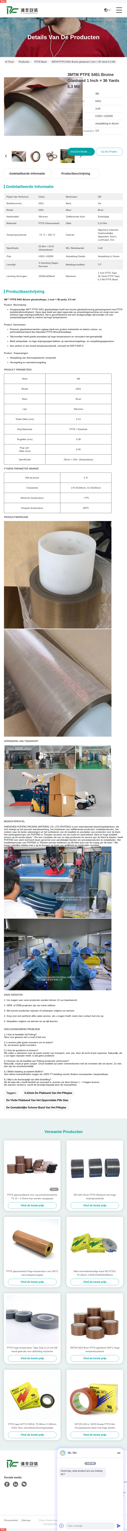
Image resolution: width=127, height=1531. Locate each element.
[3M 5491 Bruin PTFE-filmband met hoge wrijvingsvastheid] (94, 1166)
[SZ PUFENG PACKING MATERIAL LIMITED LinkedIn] (16, 1484)
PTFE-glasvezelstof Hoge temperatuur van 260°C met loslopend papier (32, 1273)
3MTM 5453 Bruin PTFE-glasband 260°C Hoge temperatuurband (95, 1349)
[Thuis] (22, 1467)
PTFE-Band (40, 61)
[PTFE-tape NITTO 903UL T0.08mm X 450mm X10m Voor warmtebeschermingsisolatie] (32, 1396)
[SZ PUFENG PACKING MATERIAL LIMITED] (22, 10)
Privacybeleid (11, 1520)
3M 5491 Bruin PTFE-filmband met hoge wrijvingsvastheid (95, 1196)
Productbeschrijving (75, 173)
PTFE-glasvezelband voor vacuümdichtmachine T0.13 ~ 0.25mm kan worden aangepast (32, 1196)
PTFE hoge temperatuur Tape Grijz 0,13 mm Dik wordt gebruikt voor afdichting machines (32, 1349)
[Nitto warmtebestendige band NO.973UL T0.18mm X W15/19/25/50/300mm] (94, 1243)
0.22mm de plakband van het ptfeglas (48, 1093)
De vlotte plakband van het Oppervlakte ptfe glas (37, 1100)
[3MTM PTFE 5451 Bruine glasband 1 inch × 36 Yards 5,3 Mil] (43, 107)
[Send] (118, 1525)
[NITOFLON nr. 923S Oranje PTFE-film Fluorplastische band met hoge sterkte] (94, 1396)
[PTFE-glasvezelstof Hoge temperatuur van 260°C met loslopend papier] (32, 1243)
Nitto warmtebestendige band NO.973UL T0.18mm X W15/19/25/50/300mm (95, 1273)
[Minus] (119, 1453)
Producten (24, 61)
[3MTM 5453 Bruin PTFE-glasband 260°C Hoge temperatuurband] (94, 1319)
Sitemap (26, 1520)
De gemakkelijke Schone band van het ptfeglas (36, 1107)
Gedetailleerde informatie (27, 173)
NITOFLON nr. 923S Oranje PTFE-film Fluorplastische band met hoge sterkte (95, 1426)
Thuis (11, 61)
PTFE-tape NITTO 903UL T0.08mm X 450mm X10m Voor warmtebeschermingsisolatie (32, 1426)
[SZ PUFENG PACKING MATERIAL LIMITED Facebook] (7, 1484)
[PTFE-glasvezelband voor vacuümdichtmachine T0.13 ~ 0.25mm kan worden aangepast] (32, 1166)
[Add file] (61, 1525)
